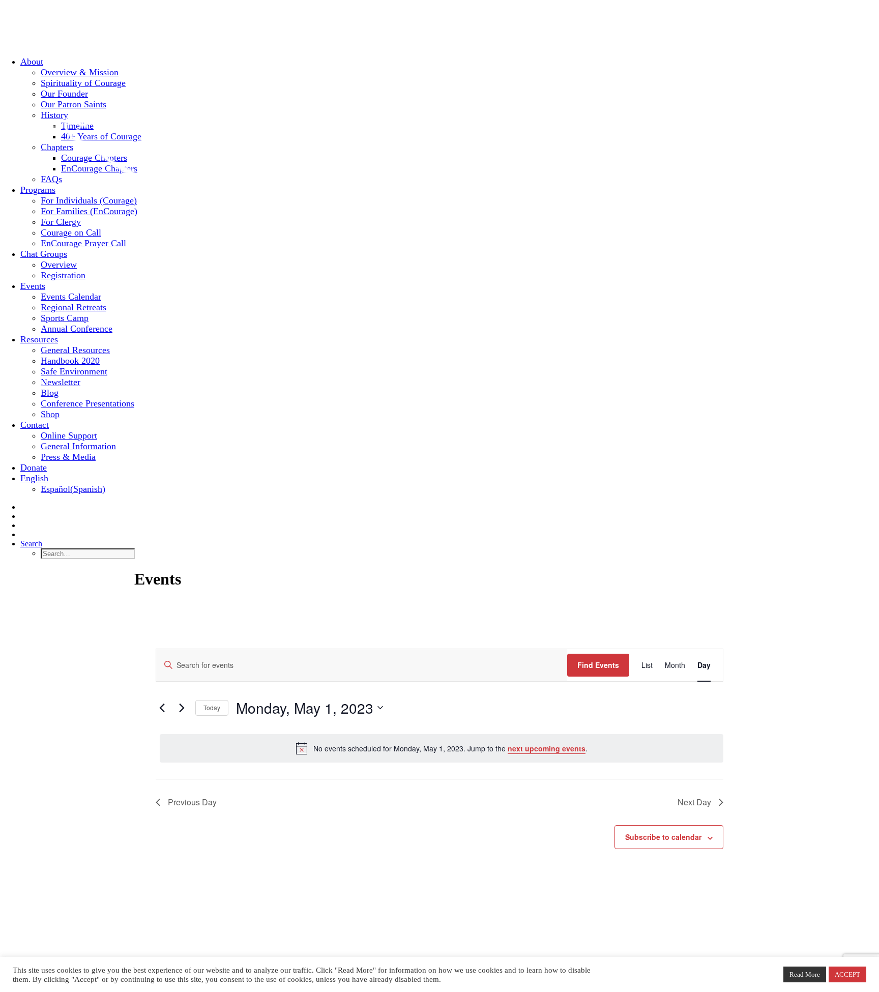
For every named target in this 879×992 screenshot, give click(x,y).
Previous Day (192, 802)
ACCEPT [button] (847, 974)
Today (211, 707)
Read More (804, 974)
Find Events (598, 665)
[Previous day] (162, 708)
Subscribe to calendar (663, 837)
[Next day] (181, 708)
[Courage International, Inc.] (439, 24)
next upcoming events (546, 748)
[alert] (441, 748)
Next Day (694, 802)
